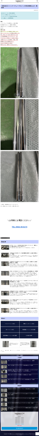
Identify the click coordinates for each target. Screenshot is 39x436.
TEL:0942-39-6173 (19, 227)
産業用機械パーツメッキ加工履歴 (10, 335)
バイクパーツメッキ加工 (10, 323)
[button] (36, 221)
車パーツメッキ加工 (10, 329)
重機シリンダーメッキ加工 (28, 323)
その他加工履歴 (29, 335)
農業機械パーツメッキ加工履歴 (28, 329)
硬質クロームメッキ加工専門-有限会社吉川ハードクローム (19, 433)
